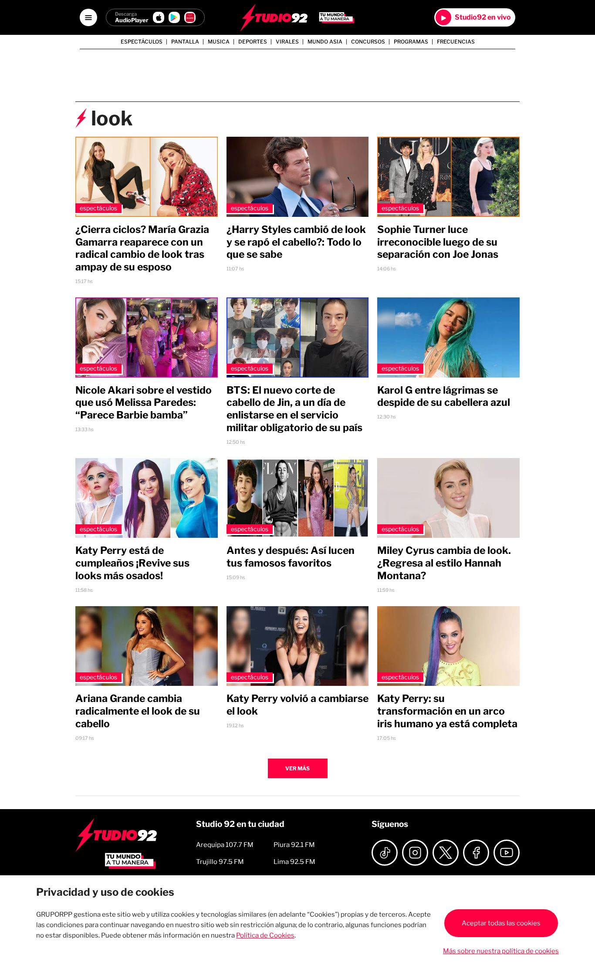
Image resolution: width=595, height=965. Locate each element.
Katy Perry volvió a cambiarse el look (297, 704)
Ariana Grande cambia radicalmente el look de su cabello (137, 711)
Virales (287, 41)
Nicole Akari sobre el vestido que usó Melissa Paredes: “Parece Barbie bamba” (143, 403)
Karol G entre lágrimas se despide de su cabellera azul (443, 396)
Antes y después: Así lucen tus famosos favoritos (291, 556)
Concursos (368, 41)
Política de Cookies (265, 935)
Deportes (252, 41)
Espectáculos (141, 41)
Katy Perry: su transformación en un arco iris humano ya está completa (447, 711)
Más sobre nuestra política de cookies (501, 951)
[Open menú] (88, 17)
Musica (219, 41)
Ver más (297, 768)
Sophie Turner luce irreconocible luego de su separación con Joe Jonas (437, 242)
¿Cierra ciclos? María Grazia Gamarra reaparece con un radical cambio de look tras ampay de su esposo (142, 248)
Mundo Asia (325, 41)
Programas (411, 41)
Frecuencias (456, 41)
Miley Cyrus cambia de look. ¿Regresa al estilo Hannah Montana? (444, 563)
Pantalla (185, 41)
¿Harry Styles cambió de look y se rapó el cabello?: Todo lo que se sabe (296, 242)
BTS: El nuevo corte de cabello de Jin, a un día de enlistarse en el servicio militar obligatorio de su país (294, 409)
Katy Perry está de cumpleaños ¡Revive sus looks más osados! (132, 563)
